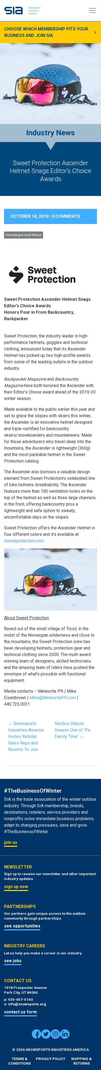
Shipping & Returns (81, 1061)
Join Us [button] (10, 842)
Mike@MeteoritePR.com (53, 697)
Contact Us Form (20, 1011)
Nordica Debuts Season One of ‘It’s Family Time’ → (72, 730)
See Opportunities (22, 926)
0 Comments (66, 216)
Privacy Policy (50, 1059)
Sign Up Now (16, 886)
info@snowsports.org (27, 1004)
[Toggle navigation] (92, 10)
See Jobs (13, 960)
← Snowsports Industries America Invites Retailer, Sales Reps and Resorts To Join (26, 736)
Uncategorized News (23, 235)
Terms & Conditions (19, 1061)
